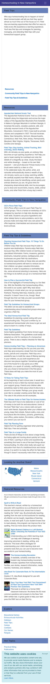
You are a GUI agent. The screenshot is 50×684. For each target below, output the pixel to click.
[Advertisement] (25, 61)
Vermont (36, 481)
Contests (7, 628)
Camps (7, 625)
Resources (9, 89)
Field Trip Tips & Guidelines (16, 98)
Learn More (8, 678)
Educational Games (11, 615)
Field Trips (8, 623)
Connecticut (36, 478)
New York (36, 473)
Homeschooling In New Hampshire (19, 3)
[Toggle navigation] (45, 3)
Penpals (7, 633)
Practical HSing (10, 647)
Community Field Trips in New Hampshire (22, 93)
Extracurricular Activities (13, 617)
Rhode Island (36, 476)
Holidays (7, 620)
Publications (9, 649)
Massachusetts (36, 471)
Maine (36, 468)
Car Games (8, 630)
